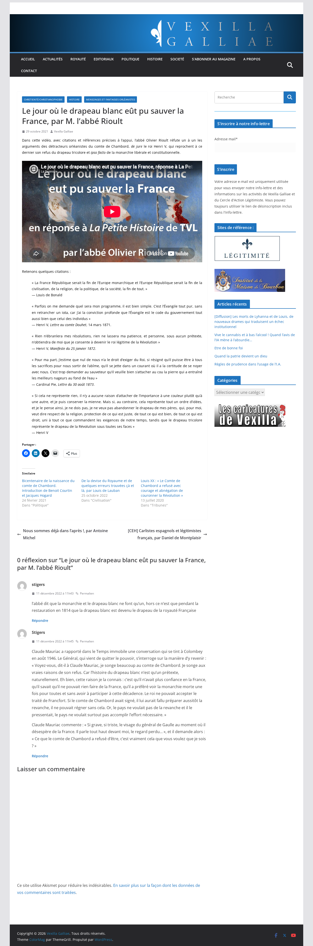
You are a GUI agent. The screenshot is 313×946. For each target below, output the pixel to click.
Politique (130, 59)
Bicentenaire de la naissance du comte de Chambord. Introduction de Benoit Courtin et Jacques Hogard (48, 488)
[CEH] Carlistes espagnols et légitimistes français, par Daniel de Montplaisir (164, 534)
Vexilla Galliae (63, 131)
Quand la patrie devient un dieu (240, 356)
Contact (29, 70)
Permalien (87, 593)
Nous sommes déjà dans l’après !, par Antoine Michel (65, 534)
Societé (177, 59)
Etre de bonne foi (228, 348)
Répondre (40, 620)
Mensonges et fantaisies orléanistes (110, 99)
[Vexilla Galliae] (156, 17)
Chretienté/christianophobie (43, 99)
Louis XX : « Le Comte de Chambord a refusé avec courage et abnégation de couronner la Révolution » (162, 488)
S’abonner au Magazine (213, 59)
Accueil (28, 59)
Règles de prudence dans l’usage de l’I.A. (247, 364)
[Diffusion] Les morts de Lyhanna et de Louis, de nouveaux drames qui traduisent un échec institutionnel (253, 321)
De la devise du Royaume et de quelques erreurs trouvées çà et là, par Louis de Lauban (107, 485)
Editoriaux (104, 59)
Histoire (155, 59)
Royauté (78, 59)
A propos (251, 59)
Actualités (53, 59)
